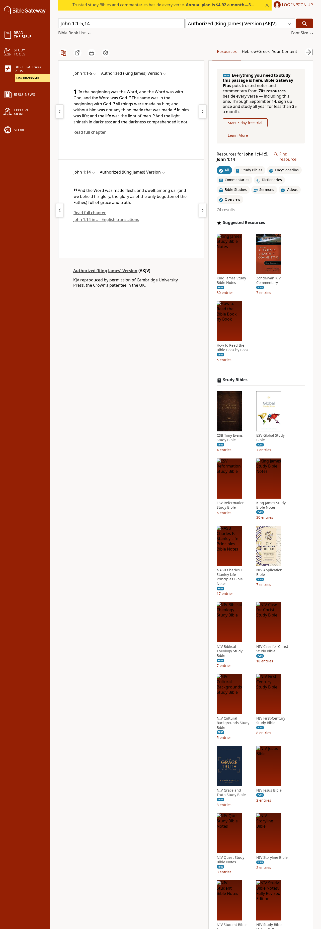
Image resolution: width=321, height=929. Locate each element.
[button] (292, 5)
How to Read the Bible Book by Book (232, 347)
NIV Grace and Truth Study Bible (231, 792)
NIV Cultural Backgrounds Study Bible (233, 723)
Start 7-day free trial (245, 122)
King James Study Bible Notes (231, 280)
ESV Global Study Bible (270, 437)
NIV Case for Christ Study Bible (272, 648)
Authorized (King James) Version (105, 270)
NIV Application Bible (269, 572)
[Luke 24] (60, 111)
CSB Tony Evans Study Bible (230, 437)
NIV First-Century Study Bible (270, 720)
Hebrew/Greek (256, 51)
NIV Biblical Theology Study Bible (230, 651)
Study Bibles (235, 380)
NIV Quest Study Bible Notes (230, 860)
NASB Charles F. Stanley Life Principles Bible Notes (230, 577)
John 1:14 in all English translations (106, 219)
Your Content (284, 51)
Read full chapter (89, 132)
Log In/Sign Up (297, 5)
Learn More (238, 135)
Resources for (243, 157)
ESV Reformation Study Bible (231, 505)
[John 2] (203, 111)
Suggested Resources (244, 222)
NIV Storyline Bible (272, 858)
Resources (227, 51)
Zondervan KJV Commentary (268, 280)
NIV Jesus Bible (269, 790)
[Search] (304, 23)
